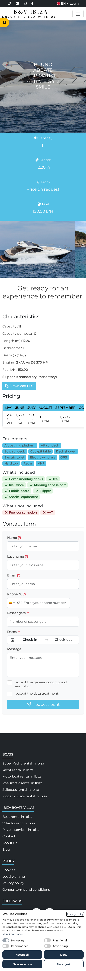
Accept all (22, 954)
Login (74, 3)
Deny (63, 954)
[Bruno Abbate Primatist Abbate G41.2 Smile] (37, 249)
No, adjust (63, 964)
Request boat (46, 704)
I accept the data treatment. (36, 693)
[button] (62, 4)
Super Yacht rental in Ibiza (23, 763)
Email (13, 575)
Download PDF (21, 386)
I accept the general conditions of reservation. (40, 684)
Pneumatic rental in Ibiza (22, 783)
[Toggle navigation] (78, 14)
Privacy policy (13, 883)
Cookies (8, 870)
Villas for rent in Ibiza (18, 823)
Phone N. (16, 594)
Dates (14, 632)
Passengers (18, 613)
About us (9, 843)
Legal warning (13, 876)
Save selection (22, 964)
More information (13, 934)
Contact (8, 836)
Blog (6, 849)
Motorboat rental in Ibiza (22, 776)
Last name (17, 556)
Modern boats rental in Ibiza (24, 796)
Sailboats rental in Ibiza (20, 790)
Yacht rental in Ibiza (18, 770)
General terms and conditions (26, 889)
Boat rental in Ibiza (17, 817)
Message (14, 649)
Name (14, 538)
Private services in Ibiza (20, 830)
